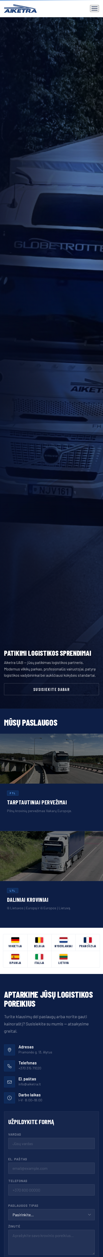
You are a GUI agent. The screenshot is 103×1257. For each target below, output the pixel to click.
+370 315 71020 (29, 1068)
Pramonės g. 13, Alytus (35, 1052)
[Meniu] (94, 8)
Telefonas (18, 1181)
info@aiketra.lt (29, 1084)
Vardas (14, 1134)
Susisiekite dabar (51, 689)
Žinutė (14, 1226)
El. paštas (17, 1159)
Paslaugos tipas (23, 1206)
